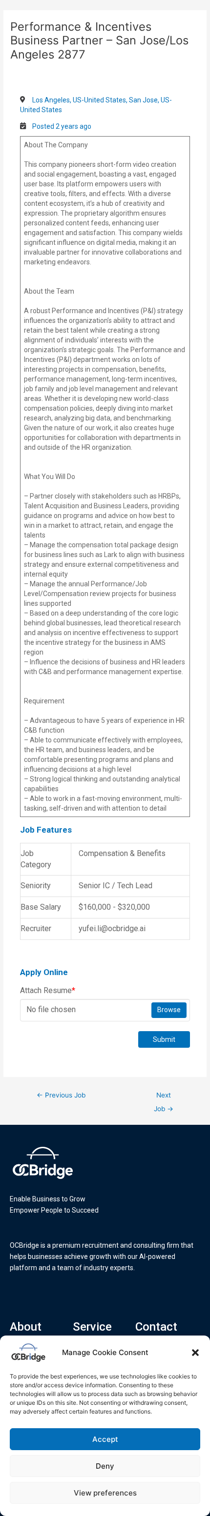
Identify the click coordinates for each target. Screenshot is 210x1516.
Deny (105, 1466)
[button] (195, 1352)
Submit (164, 1039)
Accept (105, 1439)
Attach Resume (47, 990)
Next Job (163, 1097)
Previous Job (61, 1095)
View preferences (105, 1492)
